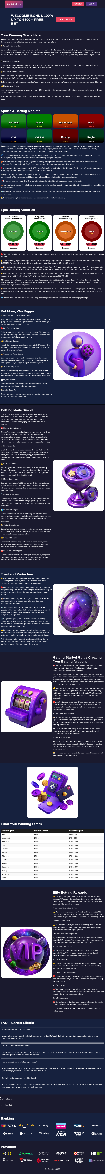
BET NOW (66, 19)
